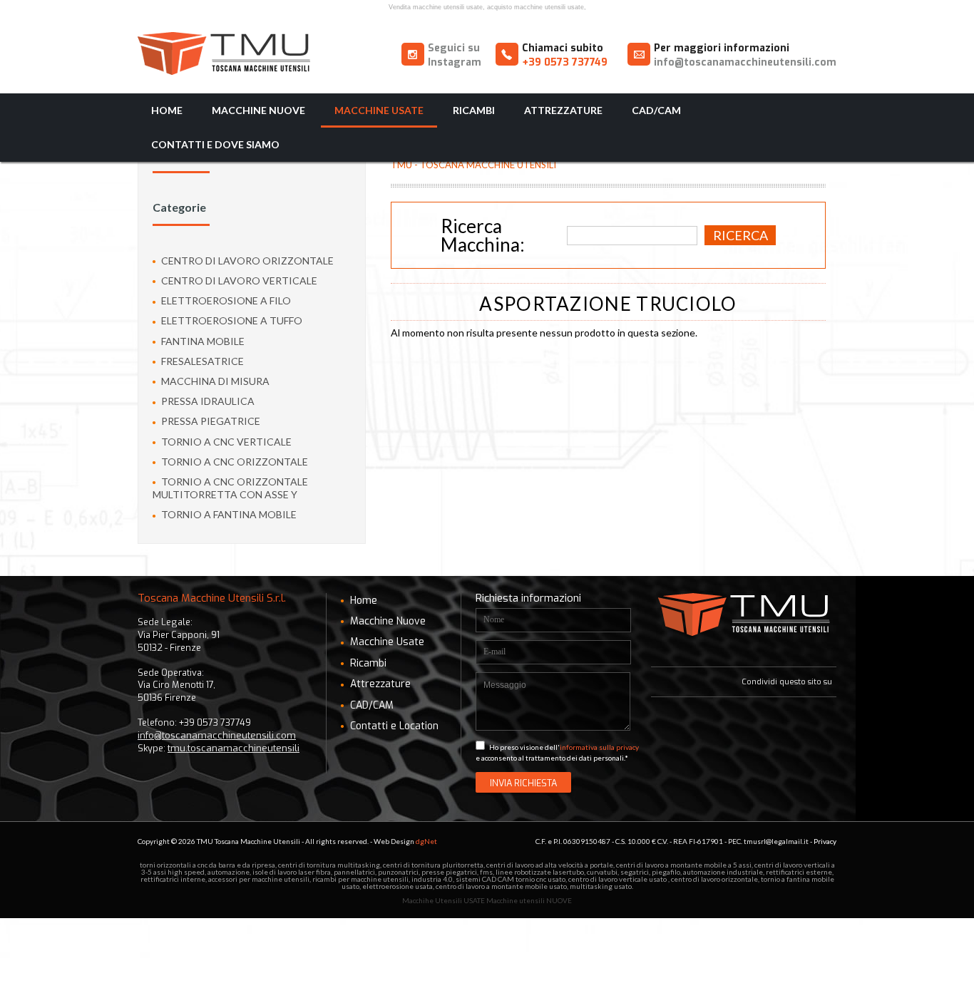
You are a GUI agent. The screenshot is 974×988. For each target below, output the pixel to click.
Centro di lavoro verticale (238, 280)
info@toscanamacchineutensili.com (745, 62)
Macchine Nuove (258, 110)
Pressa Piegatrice (209, 421)
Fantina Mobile (202, 341)
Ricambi (474, 110)
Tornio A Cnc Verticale (225, 442)
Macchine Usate (379, 110)
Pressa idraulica (207, 401)
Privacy (825, 841)
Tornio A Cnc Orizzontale (233, 462)
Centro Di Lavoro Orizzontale (246, 260)
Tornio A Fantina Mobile (228, 514)
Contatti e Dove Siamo (215, 144)
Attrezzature (563, 110)
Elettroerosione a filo (225, 300)
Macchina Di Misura (214, 381)
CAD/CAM (656, 110)
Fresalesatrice (201, 361)
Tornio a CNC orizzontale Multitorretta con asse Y (230, 487)
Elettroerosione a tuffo (230, 320)
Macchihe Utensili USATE (443, 900)
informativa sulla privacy (599, 747)
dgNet (426, 841)
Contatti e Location (393, 726)
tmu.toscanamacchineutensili (233, 748)
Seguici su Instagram (454, 55)
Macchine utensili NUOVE (529, 900)
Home (167, 110)
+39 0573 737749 (565, 62)
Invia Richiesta (523, 783)
